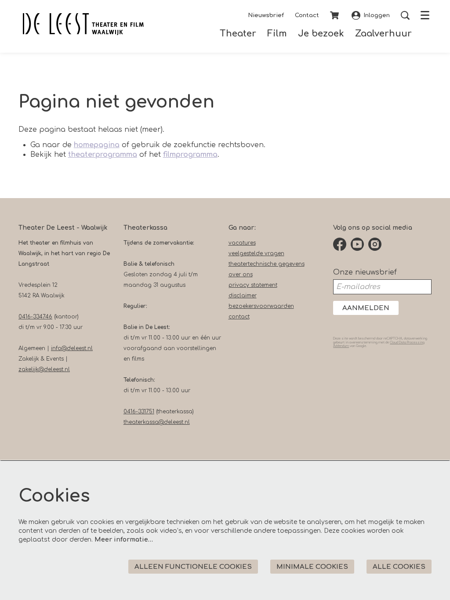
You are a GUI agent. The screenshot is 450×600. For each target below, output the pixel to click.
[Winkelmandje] (335, 15)
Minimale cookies (312, 567)
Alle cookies (399, 567)
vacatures (242, 243)
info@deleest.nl (72, 348)
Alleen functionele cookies (193, 567)
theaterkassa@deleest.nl (156, 422)
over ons (241, 274)
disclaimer (243, 296)
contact (239, 317)
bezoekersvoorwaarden (261, 306)
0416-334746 (35, 317)
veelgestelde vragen (256, 253)
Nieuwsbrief (266, 15)
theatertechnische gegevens (267, 264)
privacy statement (253, 285)
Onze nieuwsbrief (365, 272)
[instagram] (374, 244)
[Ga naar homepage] (83, 24)
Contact (307, 15)
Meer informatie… (123, 539)
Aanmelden (365, 308)
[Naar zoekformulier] (405, 15)
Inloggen (376, 15)
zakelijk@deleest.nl (44, 369)
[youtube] (357, 244)
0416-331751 (138, 411)
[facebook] (339, 244)
